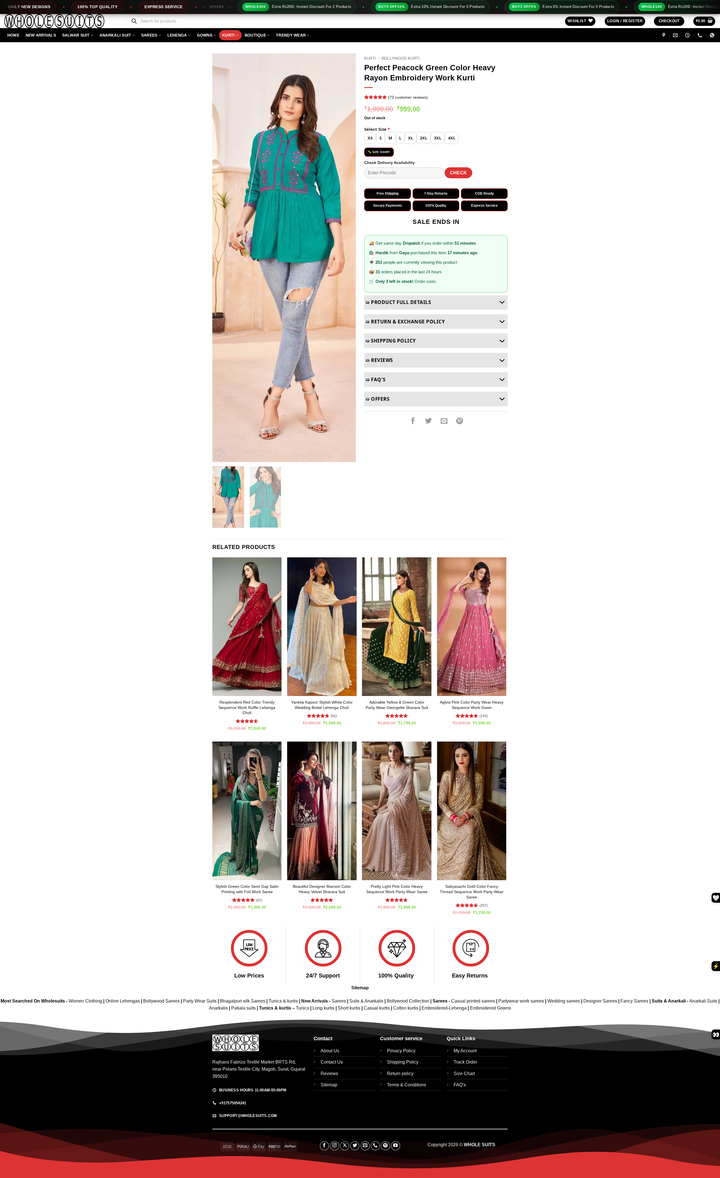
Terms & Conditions (406, 1084)
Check (458, 172)
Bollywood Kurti (401, 58)
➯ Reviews (379, 360)
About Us (330, 1050)
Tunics (303, 1008)
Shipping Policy (402, 1062)
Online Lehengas (122, 1001)
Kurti (228, 35)
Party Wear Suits (200, 1001)
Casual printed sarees (473, 1001)
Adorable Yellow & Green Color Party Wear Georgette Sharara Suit (397, 705)
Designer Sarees (600, 1001)
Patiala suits (244, 1008)
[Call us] (375, 1145)
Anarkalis (219, 1008)
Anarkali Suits (703, 1001)
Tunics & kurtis (283, 1001)
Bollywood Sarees (161, 1001)
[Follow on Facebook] (324, 1145)
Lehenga (177, 35)
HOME (13, 35)
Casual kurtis (377, 1008)
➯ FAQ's (376, 379)
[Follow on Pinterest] (385, 1145)
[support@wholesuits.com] (676, 35)
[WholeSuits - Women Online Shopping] (60, 21)
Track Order (465, 1062)
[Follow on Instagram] (334, 1145)
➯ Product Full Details (398, 302)
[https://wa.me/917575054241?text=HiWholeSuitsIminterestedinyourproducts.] (713, 35)
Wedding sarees (563, 1001)
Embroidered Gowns (490, 1008)
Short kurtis (349, 1008)
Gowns (204, 35)
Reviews (329, 1073)
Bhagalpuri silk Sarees (242, 1001)
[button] (625, 21)
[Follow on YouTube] (395, 1145)
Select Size (377, 129)
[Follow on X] (344, 1145)
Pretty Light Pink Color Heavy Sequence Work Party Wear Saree (397, 889)
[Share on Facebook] (413, 421)
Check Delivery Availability (389, 162)
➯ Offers (377, 399)
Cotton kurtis (406, 1008)
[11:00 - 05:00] (688, 35)
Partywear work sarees (521, 1001)
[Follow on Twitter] (354, 1145)
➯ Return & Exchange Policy (405, 321)
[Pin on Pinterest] (460, 421)
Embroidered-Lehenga (444, 1008)
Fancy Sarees (634, 1001)
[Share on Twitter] (428, 421)
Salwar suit (76, 35)
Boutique (255, 35)
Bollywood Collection (408, 1001)
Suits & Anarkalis (366, 1001)
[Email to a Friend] (444, 421)
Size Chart (464, 1073)
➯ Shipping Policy (391, 340)
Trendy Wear (291, 35)
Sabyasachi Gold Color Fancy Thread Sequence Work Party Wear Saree (471, 891)
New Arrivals (41, 35)
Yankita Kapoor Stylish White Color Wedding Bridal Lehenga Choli (322, 705)
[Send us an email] (365, 1145)
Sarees (149, 35)
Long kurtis (324, 1008)
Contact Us (332, 1062)
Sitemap (360, 987)
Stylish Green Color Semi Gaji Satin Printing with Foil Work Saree (246, 889)
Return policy (400, 1073)
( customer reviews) (408, 97)
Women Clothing (85, 1001)
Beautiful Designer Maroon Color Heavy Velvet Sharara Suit (322, 889)
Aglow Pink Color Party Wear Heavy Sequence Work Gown (471, 705)
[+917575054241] (700, 35)
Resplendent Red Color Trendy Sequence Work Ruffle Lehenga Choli (247, 707)
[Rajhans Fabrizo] (664, 35)
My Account (465, 1050)
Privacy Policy (401, 1050)
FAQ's (460, 1084)
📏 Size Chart (379, 152)
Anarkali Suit (115, 35)
